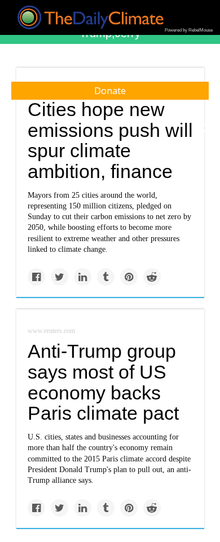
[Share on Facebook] (36, 277)
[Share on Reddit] (152, 277)
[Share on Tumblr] (106, 277)
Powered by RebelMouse (189, 30)
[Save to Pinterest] (129, 277)
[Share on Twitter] (59, 277)
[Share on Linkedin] (82, 277)
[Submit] (204, 128)
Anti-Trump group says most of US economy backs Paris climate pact (103, 382)
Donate (110, 91)
